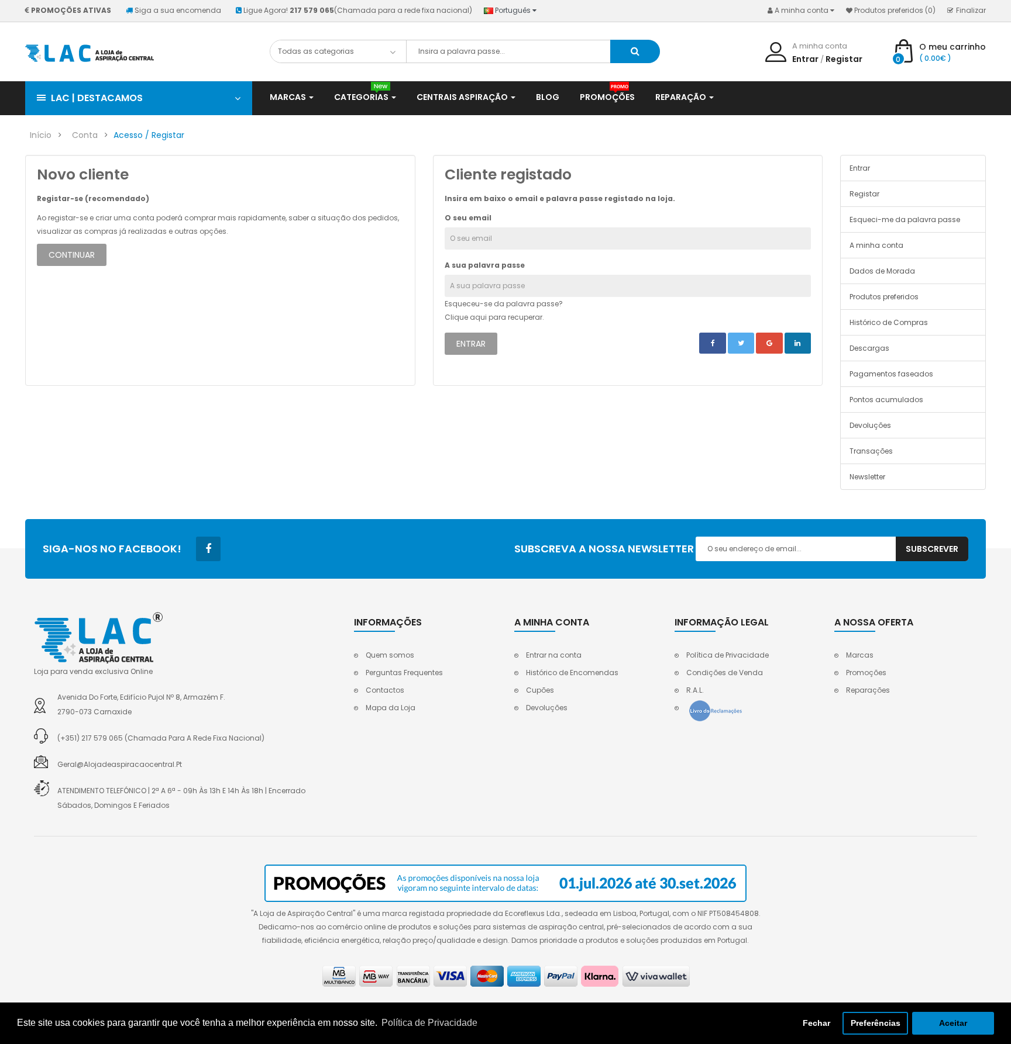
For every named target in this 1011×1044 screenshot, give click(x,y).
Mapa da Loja (390, 708)
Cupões (540, 690)
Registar (844, 59)
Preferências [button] (875, 1023)
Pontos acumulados (886, 400)
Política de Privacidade (727, 655)
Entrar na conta (554, 655)
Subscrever (932, 549)
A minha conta (876, 245)
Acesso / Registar (149, 135)
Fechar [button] (816, 1023)
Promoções (866, 672)
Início (40, 135)
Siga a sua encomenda (178, 10)
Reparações (868, 690)
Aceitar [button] (953, 1023)
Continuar (72, 255)
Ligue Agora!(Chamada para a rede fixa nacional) (357, 10)
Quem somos (390, 655)
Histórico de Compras (889, 322)
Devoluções (870, 425)
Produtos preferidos (884, 297)
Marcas (860, 655)
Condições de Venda (724, 672)
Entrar (805, 59)
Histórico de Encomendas (572, 672)
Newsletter (867, 477)
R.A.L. (695, 690)
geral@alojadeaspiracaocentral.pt (119, 764)
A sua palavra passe (485, 265)
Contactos (385, 690)
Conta (85, 135)
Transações (871, 451)
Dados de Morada (882, 271)
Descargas (869, 348)
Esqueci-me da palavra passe (905, 219)
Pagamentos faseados (891, 374)
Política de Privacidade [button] (429, 1023)
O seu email (468, 218)
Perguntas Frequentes (404, 672)
